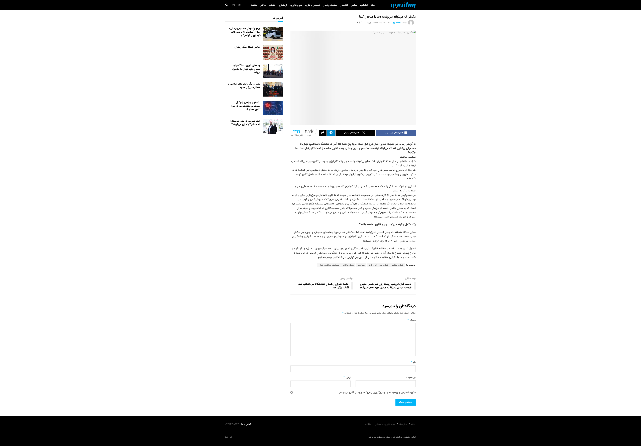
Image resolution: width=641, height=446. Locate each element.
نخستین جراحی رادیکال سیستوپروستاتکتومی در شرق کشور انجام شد (245, 105)
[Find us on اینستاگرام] (231, 437)
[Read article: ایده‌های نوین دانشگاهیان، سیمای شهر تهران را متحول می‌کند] (273, 71)
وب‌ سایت (411, 377)
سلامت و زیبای (330, 5)
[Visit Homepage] (403, 5)
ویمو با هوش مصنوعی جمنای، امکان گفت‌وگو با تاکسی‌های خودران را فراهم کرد (244, 31)
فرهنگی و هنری (312, 5)
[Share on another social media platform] (323, 133)
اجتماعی (364, 5)
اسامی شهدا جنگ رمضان (247, 47)
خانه (373, 5)
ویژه (369, 22)
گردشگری (283, 5)
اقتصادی (344, 5)
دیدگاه (411, 320)
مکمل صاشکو (348, 265)
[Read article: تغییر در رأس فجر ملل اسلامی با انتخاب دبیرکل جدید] (273, 89)
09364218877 (232, 424)
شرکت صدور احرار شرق (378, 265)
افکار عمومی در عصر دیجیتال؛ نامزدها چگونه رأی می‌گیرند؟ (245, 122)
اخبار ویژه (403, 424)
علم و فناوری (296, 5)
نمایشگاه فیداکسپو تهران (329, 265)
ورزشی (263, 5)
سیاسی (354, 5)
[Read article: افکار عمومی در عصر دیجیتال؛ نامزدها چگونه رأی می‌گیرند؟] (273, 126)
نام (413, 362)
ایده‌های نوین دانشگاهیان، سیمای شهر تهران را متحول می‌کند (246, 69)
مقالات (254, 5)
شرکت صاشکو (397, 265)
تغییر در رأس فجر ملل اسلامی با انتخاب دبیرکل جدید (244, 85)
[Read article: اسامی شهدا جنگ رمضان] (273, 52)
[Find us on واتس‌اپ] (226, 437)
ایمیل (347, 377)
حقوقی (272, 5)
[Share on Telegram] (331, 133)
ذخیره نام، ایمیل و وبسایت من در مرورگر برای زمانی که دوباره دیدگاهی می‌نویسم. (377, 392)
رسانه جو (397, 22)
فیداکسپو (361, 265)
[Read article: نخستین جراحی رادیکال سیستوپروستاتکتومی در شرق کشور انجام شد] (273, 108)
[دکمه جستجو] (226, 5)
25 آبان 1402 (379, 22)
